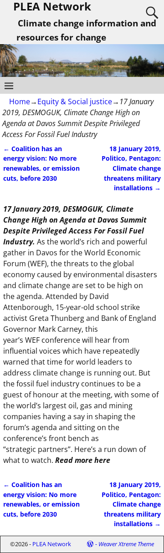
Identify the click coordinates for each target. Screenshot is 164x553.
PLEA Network (51, 544)
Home (19, 101)
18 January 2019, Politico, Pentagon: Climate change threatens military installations (131, 168)
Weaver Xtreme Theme (126, 544)
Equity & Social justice (74, 101)
